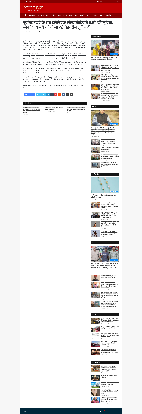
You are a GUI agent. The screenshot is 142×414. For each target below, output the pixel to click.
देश (38, 15)
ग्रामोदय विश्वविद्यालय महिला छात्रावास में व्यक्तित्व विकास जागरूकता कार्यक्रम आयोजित (108, 141)
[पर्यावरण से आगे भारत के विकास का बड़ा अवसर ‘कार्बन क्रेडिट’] (95, 385)
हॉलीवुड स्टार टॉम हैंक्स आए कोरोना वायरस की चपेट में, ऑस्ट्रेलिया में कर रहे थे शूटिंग (77, 109)
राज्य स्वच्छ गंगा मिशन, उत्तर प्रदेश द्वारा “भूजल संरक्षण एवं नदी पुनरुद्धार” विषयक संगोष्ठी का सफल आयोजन (110, 205)
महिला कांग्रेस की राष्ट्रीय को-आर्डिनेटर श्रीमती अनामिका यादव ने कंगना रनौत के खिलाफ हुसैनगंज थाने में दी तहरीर (109, 285)
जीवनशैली (81, 15)
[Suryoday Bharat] (34, 8)
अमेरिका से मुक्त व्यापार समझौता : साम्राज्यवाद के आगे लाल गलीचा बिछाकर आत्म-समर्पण (109, 399)
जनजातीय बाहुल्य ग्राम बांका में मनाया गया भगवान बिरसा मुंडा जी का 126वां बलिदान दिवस (109, 232)
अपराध (59, 15)
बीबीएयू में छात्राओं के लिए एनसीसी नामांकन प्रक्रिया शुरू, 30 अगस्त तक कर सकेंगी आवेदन (110, 335)
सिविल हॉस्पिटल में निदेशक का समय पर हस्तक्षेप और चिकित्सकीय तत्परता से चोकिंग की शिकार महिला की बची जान (110, 77)
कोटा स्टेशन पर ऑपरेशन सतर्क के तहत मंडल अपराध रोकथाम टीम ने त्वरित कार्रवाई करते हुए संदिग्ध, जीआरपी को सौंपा (104, 267)
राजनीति (48, 15)
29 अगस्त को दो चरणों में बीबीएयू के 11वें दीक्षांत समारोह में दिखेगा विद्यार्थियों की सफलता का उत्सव (110, 156)
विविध (101, 15)
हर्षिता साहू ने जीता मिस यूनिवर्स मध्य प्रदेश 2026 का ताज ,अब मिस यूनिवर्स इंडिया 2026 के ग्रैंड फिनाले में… (110, 224)
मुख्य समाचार (32, 15)
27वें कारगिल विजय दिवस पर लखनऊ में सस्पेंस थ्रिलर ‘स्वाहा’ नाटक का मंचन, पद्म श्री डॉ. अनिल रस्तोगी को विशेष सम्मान (109, 351)
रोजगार (65, 15)
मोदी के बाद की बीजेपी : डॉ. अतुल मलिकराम (109, 376)
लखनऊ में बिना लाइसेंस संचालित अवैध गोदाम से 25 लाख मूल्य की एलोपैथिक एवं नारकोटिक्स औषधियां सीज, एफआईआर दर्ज (109, 304)
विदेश (42, 15)
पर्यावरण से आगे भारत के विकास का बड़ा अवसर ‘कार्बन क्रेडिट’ (110, 383)
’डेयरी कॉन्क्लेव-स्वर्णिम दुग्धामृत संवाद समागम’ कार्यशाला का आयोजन (104, 59)
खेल (76, 15)
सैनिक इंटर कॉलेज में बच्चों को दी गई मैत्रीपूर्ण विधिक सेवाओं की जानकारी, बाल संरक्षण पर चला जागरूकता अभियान (109, 215)
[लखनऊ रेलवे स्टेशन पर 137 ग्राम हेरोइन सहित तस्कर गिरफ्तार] (95, 278)
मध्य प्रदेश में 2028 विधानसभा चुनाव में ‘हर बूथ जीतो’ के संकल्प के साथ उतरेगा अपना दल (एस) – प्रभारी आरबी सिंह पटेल (110, 87)
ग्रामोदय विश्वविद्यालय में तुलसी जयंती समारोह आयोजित (110, 148)
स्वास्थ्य (70, 15)
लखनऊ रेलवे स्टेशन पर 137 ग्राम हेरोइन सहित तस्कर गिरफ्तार (109, 276)
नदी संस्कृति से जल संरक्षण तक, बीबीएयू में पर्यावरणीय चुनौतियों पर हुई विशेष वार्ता (109, 164)
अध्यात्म (95, 15)
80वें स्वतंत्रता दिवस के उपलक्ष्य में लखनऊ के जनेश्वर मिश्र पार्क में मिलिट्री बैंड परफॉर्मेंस (109, 343)
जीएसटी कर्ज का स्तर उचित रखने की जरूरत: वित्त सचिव (54, 108)
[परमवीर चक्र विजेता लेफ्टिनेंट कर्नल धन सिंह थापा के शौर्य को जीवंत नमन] (95, 329)
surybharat (27, 32)
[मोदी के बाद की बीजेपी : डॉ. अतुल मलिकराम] (95, 378)
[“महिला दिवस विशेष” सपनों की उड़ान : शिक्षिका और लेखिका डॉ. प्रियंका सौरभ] (95, 392)
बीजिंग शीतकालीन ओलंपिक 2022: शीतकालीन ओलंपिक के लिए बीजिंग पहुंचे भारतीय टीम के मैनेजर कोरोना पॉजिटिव (32, 110)
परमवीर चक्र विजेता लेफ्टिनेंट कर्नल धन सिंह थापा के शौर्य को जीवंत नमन (110, 327)
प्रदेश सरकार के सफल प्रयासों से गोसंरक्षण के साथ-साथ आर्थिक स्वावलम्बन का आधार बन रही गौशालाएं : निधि (109, 368)
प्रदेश (54, 15)
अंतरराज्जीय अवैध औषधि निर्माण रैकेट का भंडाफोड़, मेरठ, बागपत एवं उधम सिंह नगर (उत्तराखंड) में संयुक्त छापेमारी (109, 295)
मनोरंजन (89, 15)
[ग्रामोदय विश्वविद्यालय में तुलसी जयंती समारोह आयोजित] (95, 150)
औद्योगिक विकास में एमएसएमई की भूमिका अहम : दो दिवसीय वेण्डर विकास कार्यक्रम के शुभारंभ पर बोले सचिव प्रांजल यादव (110, 68)
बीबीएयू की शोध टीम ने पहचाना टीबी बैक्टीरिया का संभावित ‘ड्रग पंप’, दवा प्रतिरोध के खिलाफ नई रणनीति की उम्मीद (103, 131)
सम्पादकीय (108, 15)
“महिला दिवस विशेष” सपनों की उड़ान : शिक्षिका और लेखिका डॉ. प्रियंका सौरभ (110, 391)
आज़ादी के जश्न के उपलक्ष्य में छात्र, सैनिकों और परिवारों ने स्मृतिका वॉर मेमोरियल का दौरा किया (110, 320)
